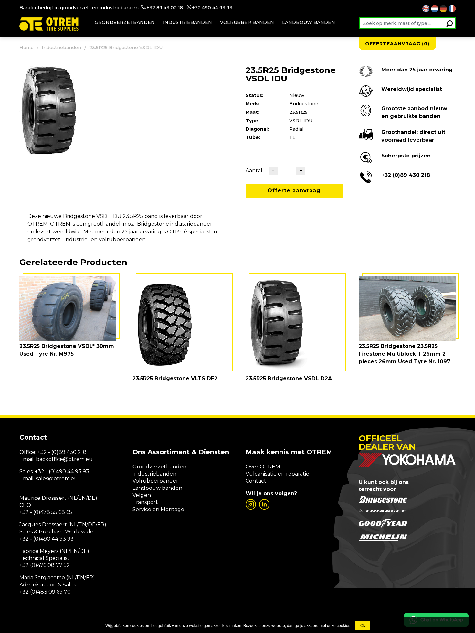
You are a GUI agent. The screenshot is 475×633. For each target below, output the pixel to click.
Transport (145, 502)
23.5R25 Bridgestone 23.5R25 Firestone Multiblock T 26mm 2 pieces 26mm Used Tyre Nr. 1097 (404, 354)
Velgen (141, 495)
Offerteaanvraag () (397, 44)
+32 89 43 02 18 (164, 8)
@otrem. (74, 459)
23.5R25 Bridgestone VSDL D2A (289, 378)
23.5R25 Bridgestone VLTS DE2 (174, 378)
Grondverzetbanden (125, 22)
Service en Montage (158, 509)
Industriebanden (187, 22)
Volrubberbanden (156, 481)
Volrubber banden (247, 22)
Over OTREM (263, 467)
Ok (362, 625)
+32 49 (200, 8)
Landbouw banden (308, 22)
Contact (256, 481)
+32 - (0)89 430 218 (62, 452)
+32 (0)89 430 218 (405, 175)
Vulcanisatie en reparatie (277, 474)
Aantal (254, 170)
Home (26, 47)
